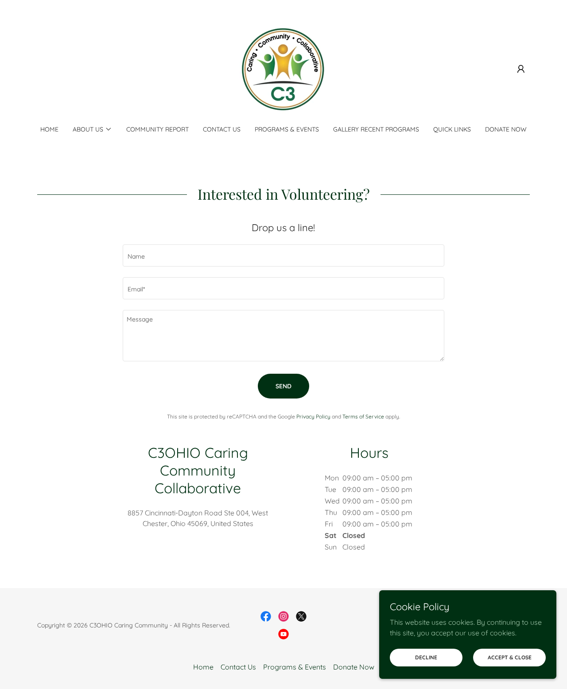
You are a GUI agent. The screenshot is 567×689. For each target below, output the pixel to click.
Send (283, 386)
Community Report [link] (157, 129)
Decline (426, 657)
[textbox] (283, 255)
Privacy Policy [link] (313, 416)
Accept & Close (510, 657)
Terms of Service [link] (363, 416)
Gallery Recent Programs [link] (376, 129)
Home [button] (203, 666)
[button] (521, 69)
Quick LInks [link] (452, 129)
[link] (283, 68)
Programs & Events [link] (287, 129)
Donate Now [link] (506, 129)
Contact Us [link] (222, 129)
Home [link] (49, 129)
